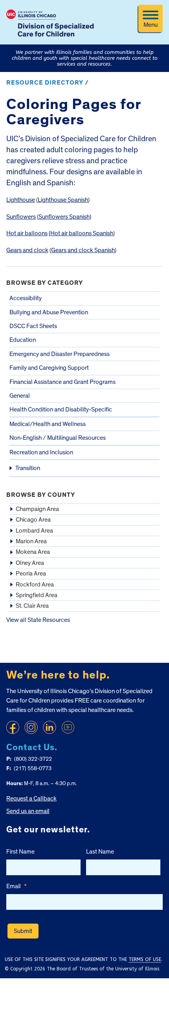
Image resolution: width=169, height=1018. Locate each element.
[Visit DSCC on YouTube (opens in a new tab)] (68, 727)
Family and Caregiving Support (49, 368)
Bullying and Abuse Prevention (48, 312)
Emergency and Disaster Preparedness (59, 354)
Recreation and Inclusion (41, 452)
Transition (27, 468)
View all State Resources (38, 620)
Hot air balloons (27, 233)
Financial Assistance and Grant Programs (62, 382)
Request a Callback (31, 798)
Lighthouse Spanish (63, 200)
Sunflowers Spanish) (65, 217)
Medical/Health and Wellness (47, 424)
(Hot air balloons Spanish (81, 233)
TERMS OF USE (145, 959)
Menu (150, 25)
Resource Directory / (47, 82)
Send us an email (28, 811)
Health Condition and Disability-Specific (60, 409)
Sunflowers (21, 217)
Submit (23, 931)
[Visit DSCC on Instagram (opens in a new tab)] (31, 727)
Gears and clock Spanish (83, 250)
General (19, 396)
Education (22, 340)
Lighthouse (20, 200)
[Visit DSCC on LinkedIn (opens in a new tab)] (49, 727)
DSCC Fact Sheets (33, 326)
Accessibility (25, 298)
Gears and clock (27, 250)
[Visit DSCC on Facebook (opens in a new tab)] (12, 727)
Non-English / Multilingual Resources (57, 438)
